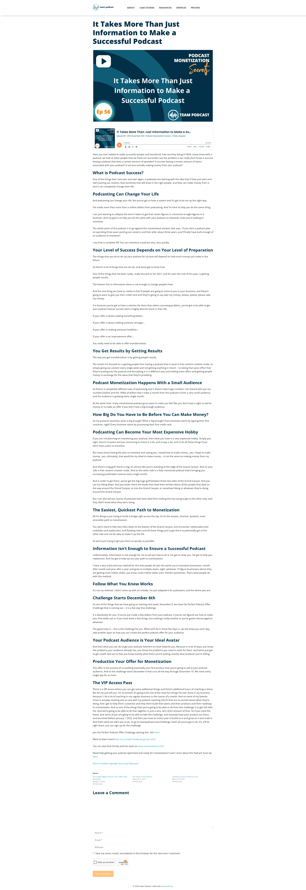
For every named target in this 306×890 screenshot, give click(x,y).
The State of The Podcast (142, 777)
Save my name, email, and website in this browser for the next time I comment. (138, 853)
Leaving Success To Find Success (185, 777)
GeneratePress (167, 886)
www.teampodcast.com (150, 746)
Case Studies (146, 7)
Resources (165, 7)
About (131, 7)
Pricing (195, 7)
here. (95, 756)
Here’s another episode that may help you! (116, 763)
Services (181, 7)
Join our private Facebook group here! (135, 739)
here (156, 732)
